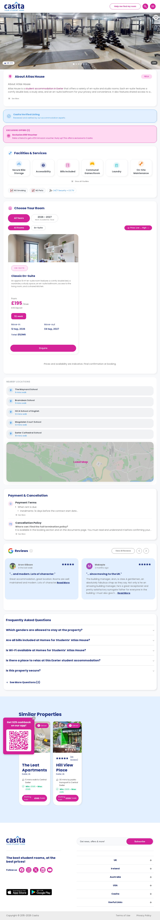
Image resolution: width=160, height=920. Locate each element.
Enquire (43, 348)
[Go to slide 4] (81, 64)
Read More (63, 582)
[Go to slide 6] (86, 64)
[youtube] (49, 870)
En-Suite (38, 227)
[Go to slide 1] (74, 64)
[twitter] (35, 870)
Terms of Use (123, 915)
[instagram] (28, 870)
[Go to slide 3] (78, 64)
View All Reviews (123, 550)
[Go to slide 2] (76, 64)
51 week (18, 316)
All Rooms (19, 227)
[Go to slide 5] (83, 64)
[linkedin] (42, 870)
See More (21, 515)
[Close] (34, 718)
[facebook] (21, 870)
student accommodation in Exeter (44, 88)
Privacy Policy (144, 915)
